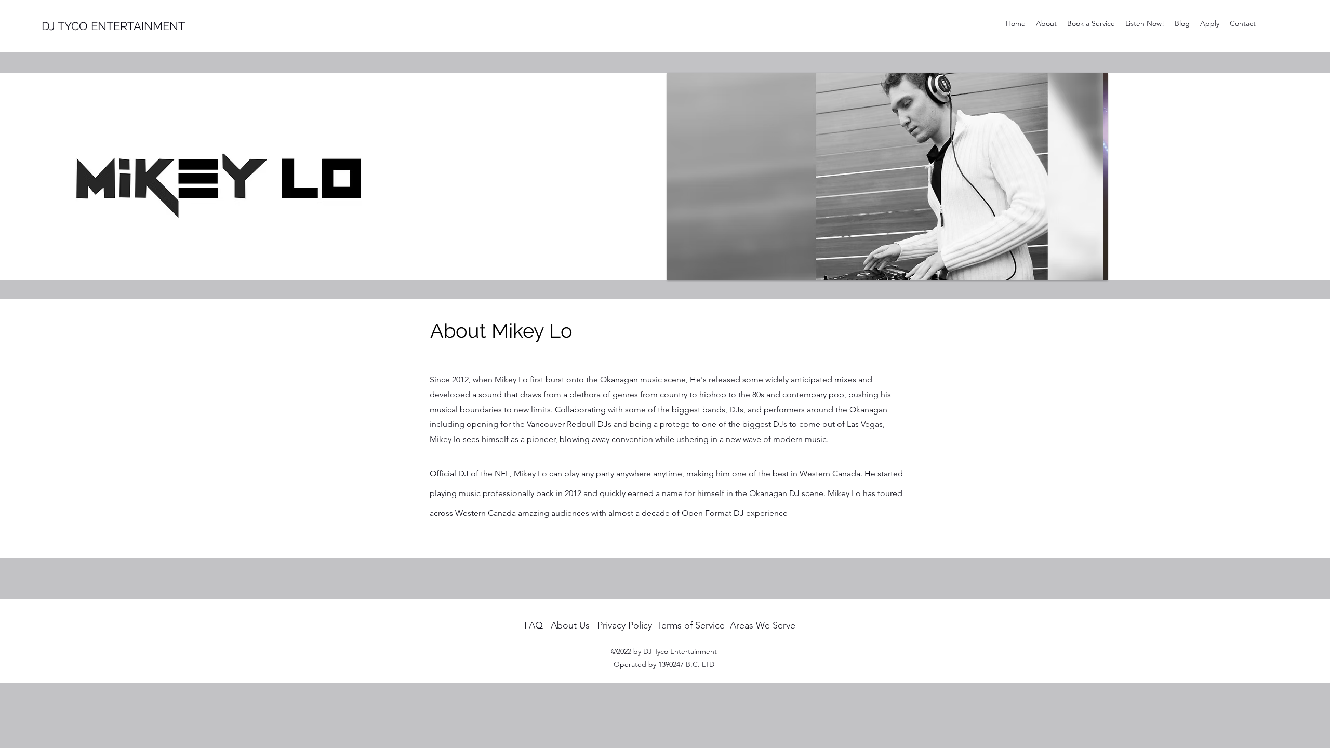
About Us (570, 625)
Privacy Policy (624, 625)
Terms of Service (691, 625)
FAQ (533, 625)
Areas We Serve (762, 625)
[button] (893, 176)
